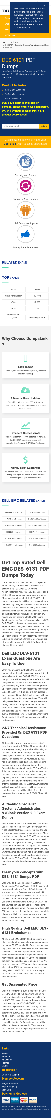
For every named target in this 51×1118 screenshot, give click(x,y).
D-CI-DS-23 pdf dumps (13, 532)
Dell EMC (14, 42)
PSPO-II (37, 290)
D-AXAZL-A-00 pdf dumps (37, 525)
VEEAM (8, 29)
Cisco (7, 18)
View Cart (6, 1090)
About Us (6, 1056)
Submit (44, 126)
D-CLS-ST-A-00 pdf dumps (13, 545)
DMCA (5, 1066)
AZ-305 (37, 302)
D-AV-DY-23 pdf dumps (37, 512)
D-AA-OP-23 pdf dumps (13, 512)
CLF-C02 (37, 296)
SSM (37, 308)
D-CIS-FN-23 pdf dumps (13, 539)
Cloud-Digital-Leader (13, 296)
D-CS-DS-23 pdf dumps (37, 545)
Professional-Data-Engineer (13, 316)
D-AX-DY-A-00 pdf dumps (37, 519)
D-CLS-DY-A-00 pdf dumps (37, 539)
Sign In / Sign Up (10, 1086)
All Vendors (10, 35)
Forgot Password (10, 1083)
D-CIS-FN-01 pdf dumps (37, 532)
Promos (5, 1063)
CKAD (13, 308)
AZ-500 (13, 302)
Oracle (7, 24)
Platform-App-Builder (37, 317)
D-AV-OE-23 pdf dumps (13, 519)
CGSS (13, 290)
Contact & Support (10, 1075)
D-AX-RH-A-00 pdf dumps (13, 525)
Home (4, 42)
